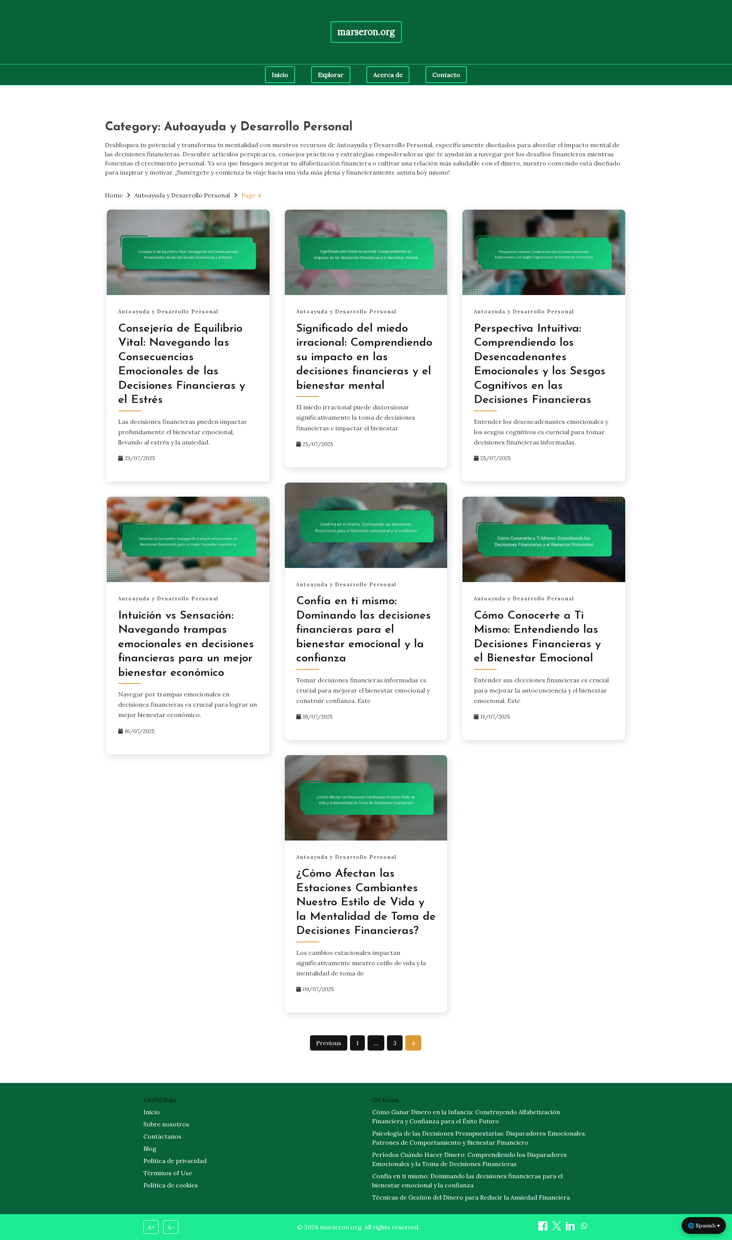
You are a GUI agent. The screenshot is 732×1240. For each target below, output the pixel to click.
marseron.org (366, 32)
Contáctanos (162, 1136)
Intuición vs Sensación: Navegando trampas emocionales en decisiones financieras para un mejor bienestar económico (186, 644)
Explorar (331, 75)
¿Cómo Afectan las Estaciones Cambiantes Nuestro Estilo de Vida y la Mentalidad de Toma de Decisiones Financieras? (366, 902)
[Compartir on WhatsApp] (584, 1228)
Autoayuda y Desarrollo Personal (168, 311)
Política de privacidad (175, 1161)
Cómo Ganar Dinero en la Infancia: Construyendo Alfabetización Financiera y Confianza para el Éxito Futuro (466, 1116)
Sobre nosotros (166, 1124)
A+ (151, 1227)
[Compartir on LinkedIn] (571, 1228)
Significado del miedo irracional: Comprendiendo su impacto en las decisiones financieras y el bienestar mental (364, 357)
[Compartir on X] (557, 1228)
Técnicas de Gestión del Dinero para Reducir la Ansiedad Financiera (471, 1197)
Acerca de (388, 75)
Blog (149, 1148)
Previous (328, 1043)
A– (171, 1227)
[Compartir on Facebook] (543, 1228)
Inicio (280, 75)
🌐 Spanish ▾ (704, 1225)
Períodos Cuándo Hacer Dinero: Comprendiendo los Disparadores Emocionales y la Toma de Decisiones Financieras (469, 1159)
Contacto (446, 75)
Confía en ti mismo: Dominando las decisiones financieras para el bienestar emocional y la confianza (363, 629)
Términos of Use (167, 1173)
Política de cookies (170, 1185)
